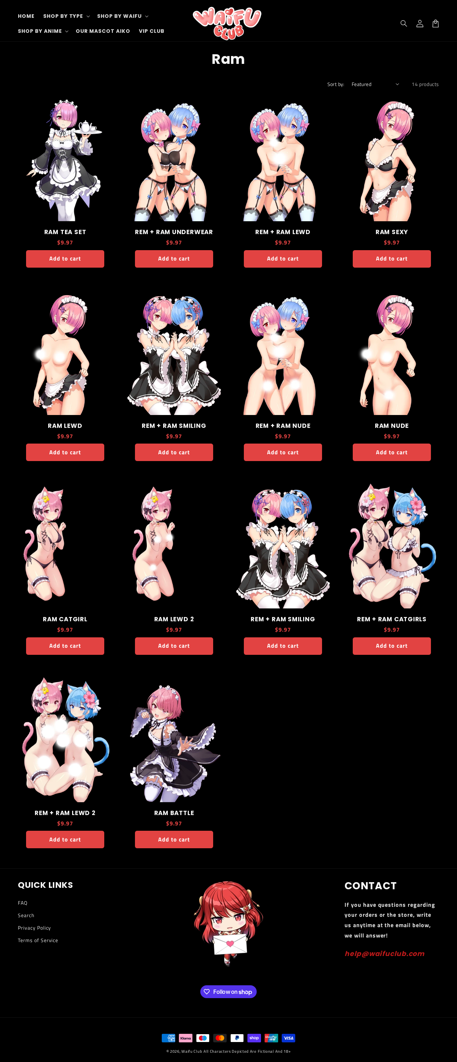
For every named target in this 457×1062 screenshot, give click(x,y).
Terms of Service (38, 940)
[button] (404, 23)
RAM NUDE (392, 426)
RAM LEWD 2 (174, 619)
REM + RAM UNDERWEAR (174, 232)
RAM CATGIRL (65, 619)
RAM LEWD (65, 426)
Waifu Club (191, 1051)
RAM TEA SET (65, 232)
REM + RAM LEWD (283, 232)
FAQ (22, 902)
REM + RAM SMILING (174, 426)
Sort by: (336, 84)
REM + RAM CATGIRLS (392, 619)
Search (26, 915)
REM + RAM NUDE (283, 426)
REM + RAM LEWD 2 (65, 813)
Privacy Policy (34, 927)
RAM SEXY (392, 232)
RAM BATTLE (174, 813)
